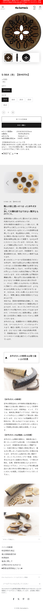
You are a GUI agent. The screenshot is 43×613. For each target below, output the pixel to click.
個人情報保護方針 (9, 554)
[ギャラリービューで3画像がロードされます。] (26, 57)
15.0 (5, 100)
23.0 (29, 100)
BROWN (6, 90)
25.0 (5, 105)
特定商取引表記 (8, 550)
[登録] (40, 584)
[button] (34, 8)
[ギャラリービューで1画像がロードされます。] (8, 57)
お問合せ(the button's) (11, 565)
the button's (24, 608)
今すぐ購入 (21, 125)
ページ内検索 (7, 547)
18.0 (13, 100)
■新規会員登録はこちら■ (12, 568)
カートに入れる (21, 119)
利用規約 (5, 558)
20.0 (21, 100)
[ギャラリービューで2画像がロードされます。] (17, 57)
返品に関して (7, 561)
